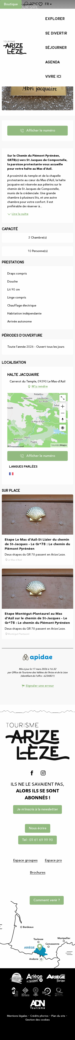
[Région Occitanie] (25, 992)
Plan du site (58, 1016)
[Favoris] (41, 4)
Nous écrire (37, 828)
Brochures (37, 872)
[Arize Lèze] (16, 978)
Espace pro (53, 860)
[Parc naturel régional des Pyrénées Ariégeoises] (15, 992)
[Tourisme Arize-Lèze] (14, 47)
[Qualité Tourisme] (59, 992)
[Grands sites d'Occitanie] (35, 992)
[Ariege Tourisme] (56, 978)
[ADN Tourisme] (37, 1004)
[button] (26, 4)
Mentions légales (17, 1016)
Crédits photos (39, 1016)
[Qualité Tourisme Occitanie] (46, 992)
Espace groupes (25, 860)
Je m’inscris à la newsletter (37, 809)
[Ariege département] (34, 978)
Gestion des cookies (37, 1020)
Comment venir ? (46, 900)
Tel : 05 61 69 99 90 (37, 840)
